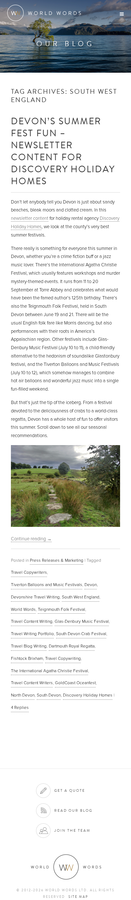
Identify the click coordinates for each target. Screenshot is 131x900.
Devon (90, 584)
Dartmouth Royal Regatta (72, 646)
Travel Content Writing (31, 621)
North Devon (23, 695)
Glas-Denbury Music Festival (82, 621)
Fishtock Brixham (27, 658)
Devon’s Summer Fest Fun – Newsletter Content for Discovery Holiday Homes (63, 151)
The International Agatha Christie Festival (49, 670)
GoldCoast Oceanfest (75, 682)
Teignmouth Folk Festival (61, 609)
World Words (46, 13)
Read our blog (73, 810)
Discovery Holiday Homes (87, 695)
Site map (78, 897)
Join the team (72, 830)
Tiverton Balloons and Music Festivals (46, 584)
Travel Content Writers (32, 682)
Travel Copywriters (29, 572)
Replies (20, 707)
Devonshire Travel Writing (35, 597)
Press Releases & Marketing (56, 560)
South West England (80, 597)
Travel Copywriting (63, 658)
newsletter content (29, 218)
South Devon (49, 695)
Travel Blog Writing (29, 646)
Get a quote (69, 790)
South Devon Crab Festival (81, 633)
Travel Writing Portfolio (32, 633)
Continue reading (31, 539)
